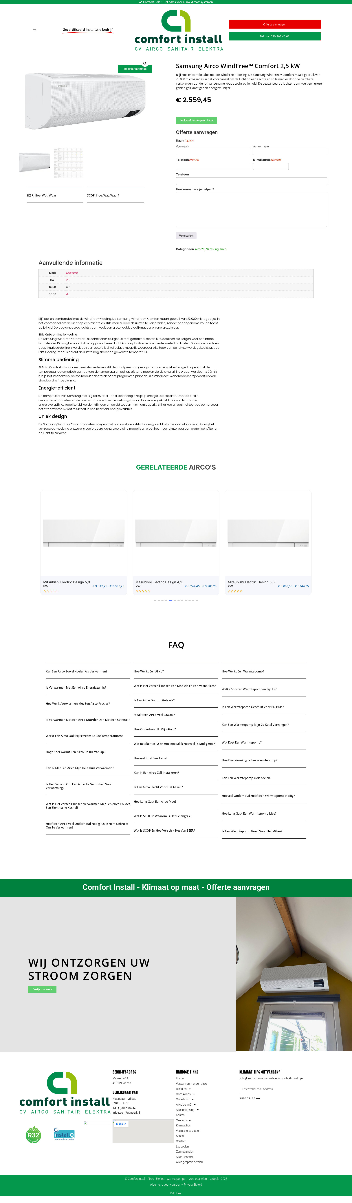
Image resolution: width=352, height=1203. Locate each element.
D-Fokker (176, 1193)
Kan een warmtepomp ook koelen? (246, 778)
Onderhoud (183, 1099)
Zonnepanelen (185, 1151)
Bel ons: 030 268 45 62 (274, 36)
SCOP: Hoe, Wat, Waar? (103, 195)
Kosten (180, 1115)
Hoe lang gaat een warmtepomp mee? (249, 813)
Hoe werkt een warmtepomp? (243, 671)
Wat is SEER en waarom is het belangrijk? (162, 816)
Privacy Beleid (193, 1184)
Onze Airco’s (183, 1094)
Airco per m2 (183, 1104)
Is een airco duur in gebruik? (154, 700)
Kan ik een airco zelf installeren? (156, 773)
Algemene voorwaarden (165, 1184)
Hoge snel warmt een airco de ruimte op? (75, 752)
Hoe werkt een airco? (149, 671)
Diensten (181, 1089)
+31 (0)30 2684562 (124, 1108)
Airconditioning (185, 1110)
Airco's (199, 249)
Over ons (181, 1120)
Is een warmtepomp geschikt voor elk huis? (253, 707)
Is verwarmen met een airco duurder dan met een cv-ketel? (88, 720)
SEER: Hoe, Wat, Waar (41, 195)
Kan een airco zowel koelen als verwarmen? (76, 671)
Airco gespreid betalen (189, 1162)
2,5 (68, 279)
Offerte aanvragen (274, 24)
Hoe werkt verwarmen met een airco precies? (78, 704)
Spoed (180, 1136)
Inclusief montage (135, 69)
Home (179, 1078)
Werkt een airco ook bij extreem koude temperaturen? (84, 736)
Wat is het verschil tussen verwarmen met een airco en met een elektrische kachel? (88, 806)
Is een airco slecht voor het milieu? (158, 787)
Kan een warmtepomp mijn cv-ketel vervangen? (255, 725)
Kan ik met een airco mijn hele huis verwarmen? (79, 768)
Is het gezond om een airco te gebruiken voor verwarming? (79, 786)
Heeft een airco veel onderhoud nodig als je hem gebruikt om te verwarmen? (87, 825)
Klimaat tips (183, 1125)
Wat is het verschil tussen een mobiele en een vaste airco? (175, 686)
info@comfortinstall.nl (126, 1112)
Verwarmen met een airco (191, 1083)
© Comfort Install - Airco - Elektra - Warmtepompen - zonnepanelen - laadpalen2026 (176, 1179)
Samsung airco (216, 249)
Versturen (186, 235)
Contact (181, 1141)
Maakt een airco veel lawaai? (154, 715)
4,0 (68, 294)
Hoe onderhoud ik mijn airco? (155, 729)
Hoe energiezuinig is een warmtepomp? (249, 760)
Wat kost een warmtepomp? (242, 742)
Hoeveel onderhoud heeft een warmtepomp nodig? (258, 796)
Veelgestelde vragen (188, 1130)
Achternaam (261, 146)
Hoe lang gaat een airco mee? (155, 802)
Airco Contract (184, 1157)
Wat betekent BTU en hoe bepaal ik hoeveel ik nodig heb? (174, 744)
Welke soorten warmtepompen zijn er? (249, 689)
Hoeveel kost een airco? (150, 758)
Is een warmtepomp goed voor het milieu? (252, 831)
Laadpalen (182, 1146)
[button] (34, 30)
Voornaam (182, 146)
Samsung (72, 272)
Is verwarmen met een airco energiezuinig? (76, 687)
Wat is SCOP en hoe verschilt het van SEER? (164, 830)
